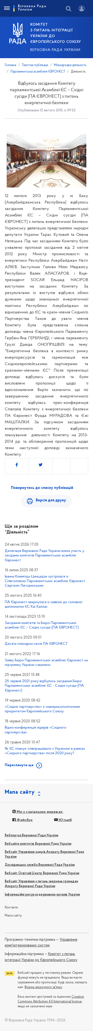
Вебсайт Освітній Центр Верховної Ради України (42, 873)
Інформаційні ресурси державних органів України (42, 894)
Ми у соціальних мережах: (39, 812)
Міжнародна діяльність (70, 65)
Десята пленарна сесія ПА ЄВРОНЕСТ (36, 644)
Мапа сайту (13, 916)
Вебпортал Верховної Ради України (31, 835)
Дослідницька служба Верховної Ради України (40, 865)
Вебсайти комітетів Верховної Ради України (38, 844)
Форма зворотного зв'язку (43, 987)
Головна (10, 65)
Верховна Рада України (55, 50)
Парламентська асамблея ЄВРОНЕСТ (37, 72)
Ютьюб (65, 820)
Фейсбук (24, 820)
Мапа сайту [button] (20, 792)
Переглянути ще (19, 765)
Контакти (11, 907)
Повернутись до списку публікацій (42, 488)
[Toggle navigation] (6, 8)
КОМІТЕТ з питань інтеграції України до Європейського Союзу (55, 33)
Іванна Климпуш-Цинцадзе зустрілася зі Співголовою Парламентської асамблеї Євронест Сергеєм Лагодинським (45, 581)
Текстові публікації (35, 65)
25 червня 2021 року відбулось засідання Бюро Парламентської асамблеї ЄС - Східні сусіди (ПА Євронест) (44, 685)
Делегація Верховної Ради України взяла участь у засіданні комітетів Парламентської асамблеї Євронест (44, 555)
